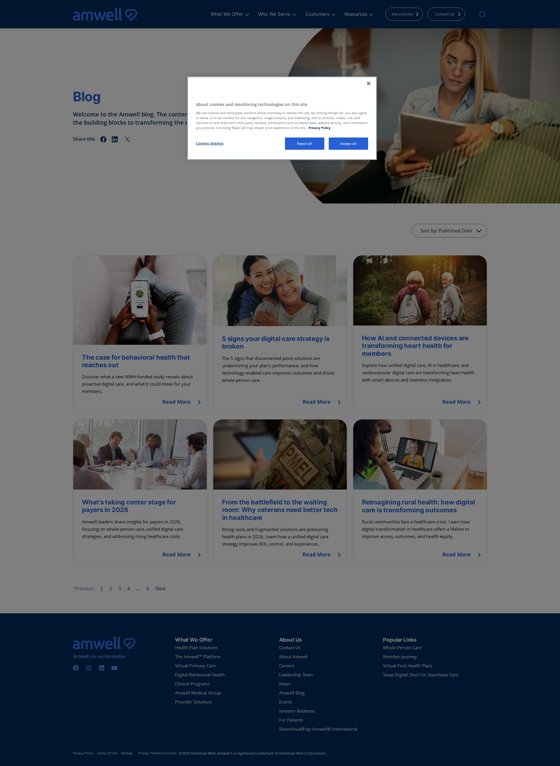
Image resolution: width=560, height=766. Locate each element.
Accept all (348, 143)
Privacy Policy (319, 128)
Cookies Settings (209, 143)
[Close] (368, 83)
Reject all (304, 143)
